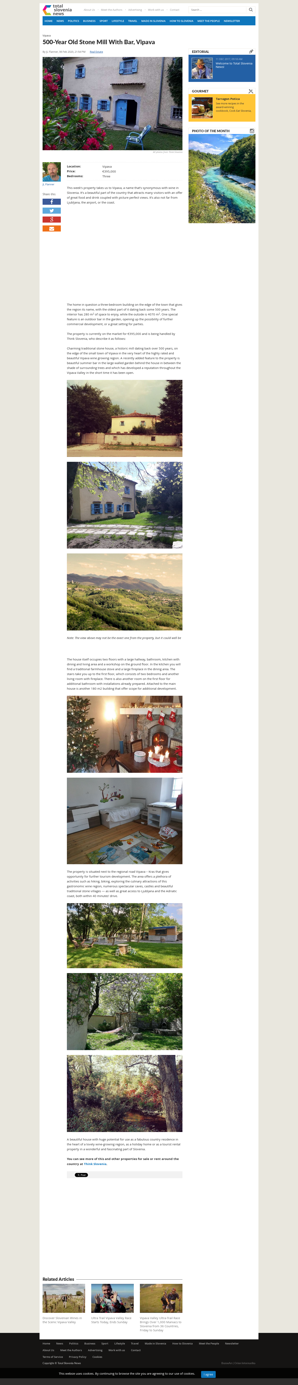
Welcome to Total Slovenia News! (234, 65)
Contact (174, 10)
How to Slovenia (181, 21)
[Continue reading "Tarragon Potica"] (202, 108)
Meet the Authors (111, 10)
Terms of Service (53, 1357)
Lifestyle (118, 21)
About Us (89, 10)
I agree (208, 1374)
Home (49, 21)
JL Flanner (52, 52)
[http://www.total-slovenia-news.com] (57, 9)
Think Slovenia (95, 1164)
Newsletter (232, 21)
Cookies (97, 1357)
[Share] (52, 202)
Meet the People (208, 21)
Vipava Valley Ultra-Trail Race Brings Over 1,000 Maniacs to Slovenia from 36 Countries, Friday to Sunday (160, 1324)
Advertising (135, 10)
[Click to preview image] (112, 103)
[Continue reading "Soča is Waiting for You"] (222, 178)
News (60, 21)
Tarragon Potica (228, 99)
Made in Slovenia (153, 21)
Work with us (156, 10)
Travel (132, 21)
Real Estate (96, 52)
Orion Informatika (244, 1363)
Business (89, 21)
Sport (104, 21)
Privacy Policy (77, 1357)
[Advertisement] (112, 1228)
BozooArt (227, 1363)
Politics (73, 21)
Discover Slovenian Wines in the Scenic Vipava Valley (62, 1320)
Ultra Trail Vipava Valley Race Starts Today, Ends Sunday (111, 1320)
